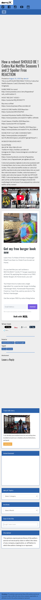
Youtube (10, 349)
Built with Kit (21, 316)
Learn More (7, 444)
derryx (4, 349)
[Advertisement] (20, 35)
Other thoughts (20, 342)
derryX (25, 78)
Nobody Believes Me (8, 342)
